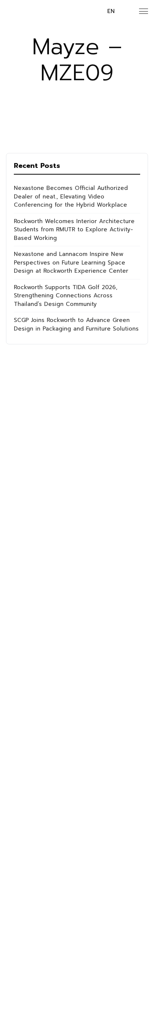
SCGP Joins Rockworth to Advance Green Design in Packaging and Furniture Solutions (76, 324)
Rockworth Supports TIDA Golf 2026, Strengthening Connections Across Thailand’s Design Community (65, 295)
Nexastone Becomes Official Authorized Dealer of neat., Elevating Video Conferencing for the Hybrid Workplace (71, 196)
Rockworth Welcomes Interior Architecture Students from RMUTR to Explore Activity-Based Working (74, 229)
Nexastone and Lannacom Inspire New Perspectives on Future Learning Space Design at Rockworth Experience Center (71, 262)
